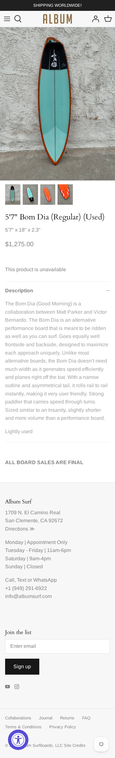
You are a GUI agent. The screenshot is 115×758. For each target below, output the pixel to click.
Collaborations (18, 718)
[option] (57, 103)
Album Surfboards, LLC (41, 745)
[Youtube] (7, 686)
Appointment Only (47, 542)
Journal (45, 718)
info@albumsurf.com (28, 596)
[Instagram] (16, 686)
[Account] (94, 19)
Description (19, 290)
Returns (67, 718)
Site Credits (75, 745)
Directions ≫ (20, 529)
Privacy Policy (62, 726)
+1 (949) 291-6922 (26, 588)
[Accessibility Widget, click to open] (18, 740)
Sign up (22, 666)
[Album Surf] (57, 19)
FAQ (86, 718)
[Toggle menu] (7, 19)
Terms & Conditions (23, 726)
